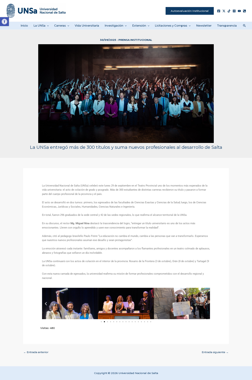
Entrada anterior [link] (36, 352)
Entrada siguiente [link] (215, 352)
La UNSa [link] (39, 25)
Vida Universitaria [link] (87, 25)
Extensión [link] (139, 25)
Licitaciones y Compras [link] (171, 25)
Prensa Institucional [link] (135, 39)
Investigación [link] (114, 25)
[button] (47, 25)
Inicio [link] (24, 25)
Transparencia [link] (227, 25)
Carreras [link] (60, 25)
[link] (4, 21)
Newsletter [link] (204, 25)
